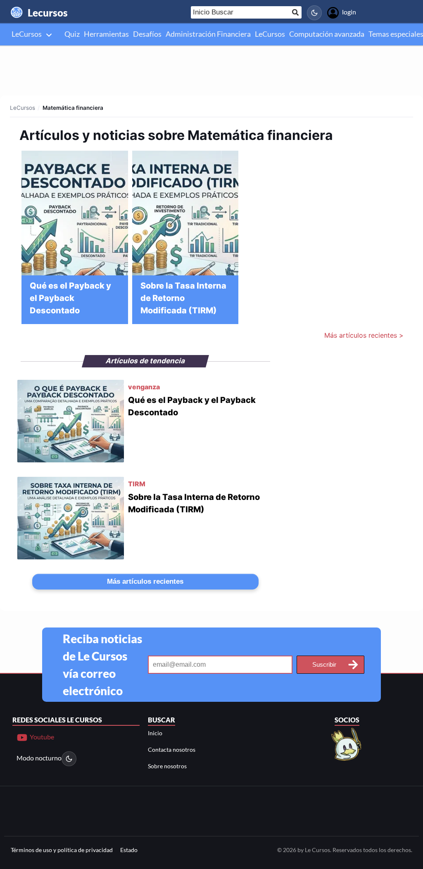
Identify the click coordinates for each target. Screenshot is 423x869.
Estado (129, 849)
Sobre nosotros (167, 766)
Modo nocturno (39, 758)
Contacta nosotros (171, 749)
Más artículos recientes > (364, 335)
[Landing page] (17, 12)
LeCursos (22, 107)
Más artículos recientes (145, 581)
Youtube (41, 736)
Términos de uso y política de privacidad (62, 849)
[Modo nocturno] (314, 12)
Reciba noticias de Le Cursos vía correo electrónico (102, 665)
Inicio (155, 732)
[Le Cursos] (347, 743)
